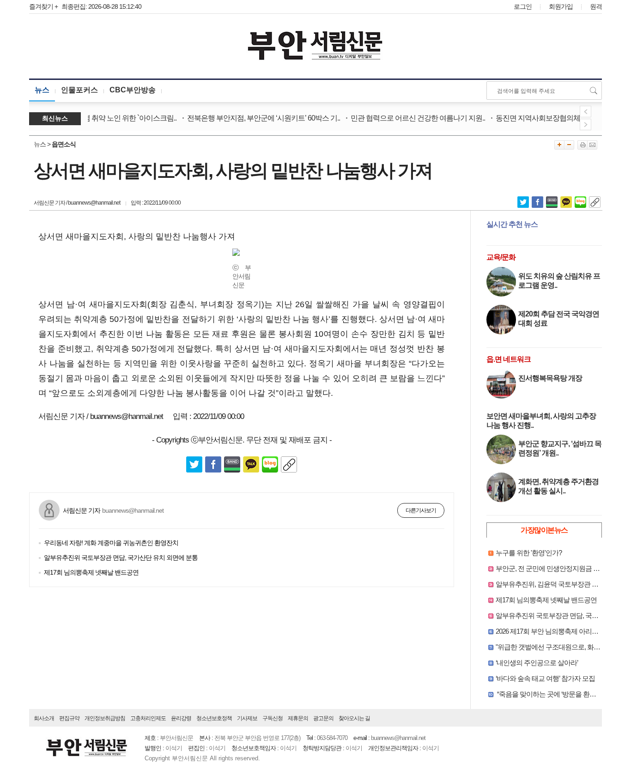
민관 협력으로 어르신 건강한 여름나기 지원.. (410, 118)
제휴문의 (298, 718)
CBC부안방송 (132, 90)
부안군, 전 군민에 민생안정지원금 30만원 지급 (561, 568)
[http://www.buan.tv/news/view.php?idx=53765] (595, 201)
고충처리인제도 (148, 718)
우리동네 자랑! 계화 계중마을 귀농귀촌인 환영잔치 (111, 542)
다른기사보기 (421, 510)
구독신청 (272, 718)
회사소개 (44, 718)
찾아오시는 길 (354, 718)
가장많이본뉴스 (544, 530)
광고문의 (323, 718)
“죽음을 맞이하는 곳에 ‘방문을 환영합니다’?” (558, 694)
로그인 (523, 6)
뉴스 (42, 90)
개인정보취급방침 (105, 718)
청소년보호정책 (214, 718)
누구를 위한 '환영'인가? (529, 553)
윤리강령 (181, 718)
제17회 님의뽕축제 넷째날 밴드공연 (91, 572)
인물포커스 (79, 90)
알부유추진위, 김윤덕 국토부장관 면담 (550, 584)
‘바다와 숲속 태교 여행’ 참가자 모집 (545, 678)
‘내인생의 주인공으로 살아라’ (537, 663)
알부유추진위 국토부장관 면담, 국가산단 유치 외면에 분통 (121, 557)
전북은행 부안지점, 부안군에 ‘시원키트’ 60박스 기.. (256, 118)
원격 (596, 6)
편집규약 (69, 718)
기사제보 (247, 718)
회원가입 (561, 6)
